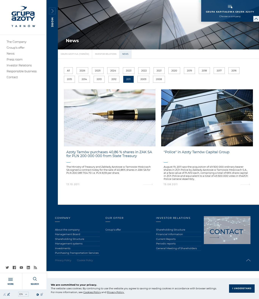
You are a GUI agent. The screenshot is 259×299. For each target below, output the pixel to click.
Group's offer (16, 47)
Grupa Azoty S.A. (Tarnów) (75, 54)
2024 (113, 70)
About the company (67, 229)
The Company (16, 42)
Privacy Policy (115, 292)
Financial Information (169, 234)
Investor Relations (19, 65)
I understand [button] (241, 288)
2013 (99, 79)
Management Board (67, 234)
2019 (189, 70)
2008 (159, 79)
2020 (174, 70)
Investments (62, 248)
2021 (159, 70)
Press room (15, 59)
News (10, 53)
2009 (143, 79)
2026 (82, 70)
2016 (234, 70)
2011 (128, 79)
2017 (219, 70)
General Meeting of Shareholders (176, 248)
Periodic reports (166, 243)
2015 (69, 79)
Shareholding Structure (69, 238)
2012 (113, 79)
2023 (128, 70)
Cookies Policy (92, 292)
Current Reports (166, 238)
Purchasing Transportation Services (77, 252)
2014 (84, 79)
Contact (12, 77)
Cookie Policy (85, 260)
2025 (97, 70)
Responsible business (22, 71)
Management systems (68, 243)
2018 (204, 70)
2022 (144, 70)
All (68, 70)
